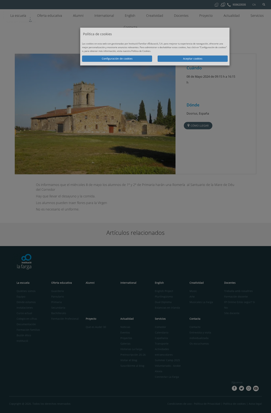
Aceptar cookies (192, 58)
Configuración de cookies (117, 58)
